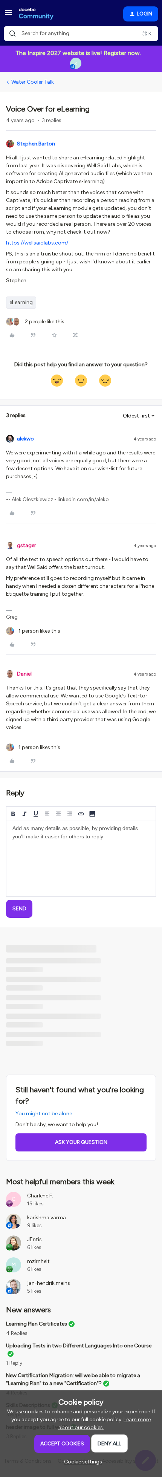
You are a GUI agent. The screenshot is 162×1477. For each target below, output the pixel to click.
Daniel (24, 674)
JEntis (34, 1239)
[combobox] (81, 33)
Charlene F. (40, 1196)
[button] (8, 15)
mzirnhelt (38, 1261)
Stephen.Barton (36, 144)
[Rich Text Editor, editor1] (81, 858)
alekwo (25, 439)
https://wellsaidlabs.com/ (37, 243)
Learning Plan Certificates (36, 1324)
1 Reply (14, 1363)
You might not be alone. (44, 1113)
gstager (26, 545)
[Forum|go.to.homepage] (36, 14)
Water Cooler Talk (32, 82)
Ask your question (81, 1142)
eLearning (21, 302)
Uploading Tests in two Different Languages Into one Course (78, 1345)
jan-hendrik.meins (48, 1283)
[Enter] (12, 33)
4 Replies (17, 1333)
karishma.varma (46, 1217)
